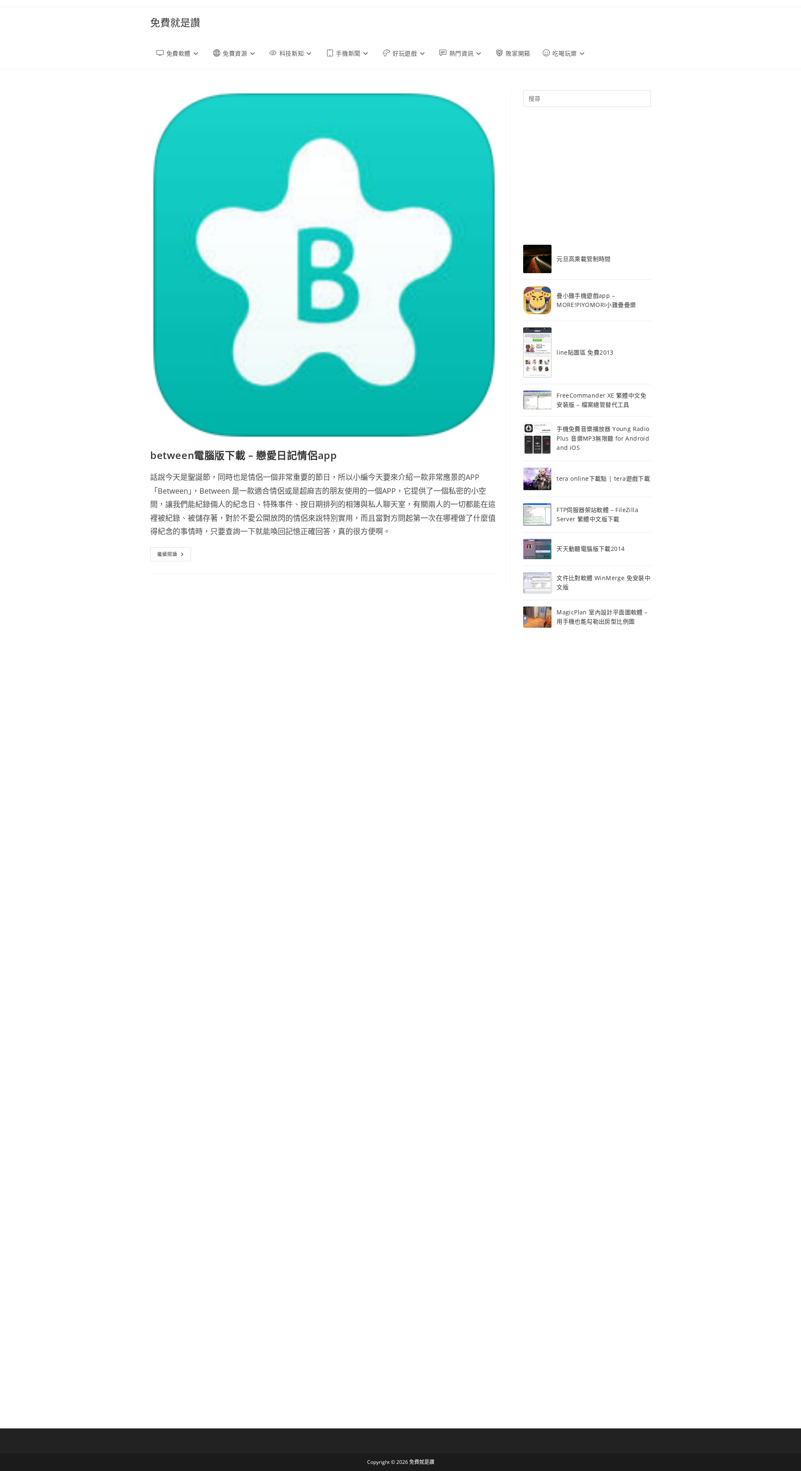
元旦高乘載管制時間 (584, 259)
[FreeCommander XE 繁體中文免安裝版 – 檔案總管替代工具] (537, 400)
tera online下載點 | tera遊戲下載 (603, 478)
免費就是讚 (175, 22)
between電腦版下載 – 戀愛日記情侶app (243, 455)
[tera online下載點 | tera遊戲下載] (537, 479)
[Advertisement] (587, 176)
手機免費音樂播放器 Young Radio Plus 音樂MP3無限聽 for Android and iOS (603, 438)
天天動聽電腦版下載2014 (591, 549)
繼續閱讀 (174, 555)
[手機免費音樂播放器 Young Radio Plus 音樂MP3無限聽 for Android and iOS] (537, 438)
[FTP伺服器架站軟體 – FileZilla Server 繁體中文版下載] (537, 514)
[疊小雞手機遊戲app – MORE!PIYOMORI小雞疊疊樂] (537, 300)
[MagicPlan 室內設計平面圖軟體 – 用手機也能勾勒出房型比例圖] (537, 617)
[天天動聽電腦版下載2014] (537, 549)
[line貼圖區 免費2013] (537, 352)
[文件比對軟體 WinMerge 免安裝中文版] (537, 582)
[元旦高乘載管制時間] (537, 259)
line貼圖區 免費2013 (585, 352)
